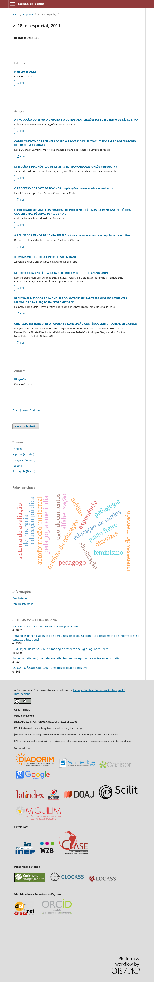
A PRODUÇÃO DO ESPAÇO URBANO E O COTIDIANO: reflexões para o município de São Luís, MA (76, 119)
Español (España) (23, 454)
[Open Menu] (12, 4)
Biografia (20, 379)
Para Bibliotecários (22, 604)
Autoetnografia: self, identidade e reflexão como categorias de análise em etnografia (65, 658)
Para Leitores (19, 598)
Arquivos (28, 14)
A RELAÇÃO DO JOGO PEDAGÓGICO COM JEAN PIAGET (46, 626)
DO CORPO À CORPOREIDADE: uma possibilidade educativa (49, 668)
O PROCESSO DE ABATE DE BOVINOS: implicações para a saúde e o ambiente (63, 188)
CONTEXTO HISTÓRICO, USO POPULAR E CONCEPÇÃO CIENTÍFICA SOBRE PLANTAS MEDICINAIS (75, 323)
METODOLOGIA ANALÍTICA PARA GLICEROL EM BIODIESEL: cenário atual (61, 273)
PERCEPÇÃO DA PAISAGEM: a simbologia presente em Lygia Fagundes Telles (60, 649)
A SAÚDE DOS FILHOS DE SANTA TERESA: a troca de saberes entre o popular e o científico (72, 235)
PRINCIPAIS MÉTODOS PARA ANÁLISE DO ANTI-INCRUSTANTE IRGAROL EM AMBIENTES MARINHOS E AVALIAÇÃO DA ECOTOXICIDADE (70, 300)
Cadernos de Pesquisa (31, 3)
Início (15, 14)
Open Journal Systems (26, 410)
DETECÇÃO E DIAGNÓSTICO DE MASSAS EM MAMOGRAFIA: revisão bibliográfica (65, 166)
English (17, 449)
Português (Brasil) (23, 471)
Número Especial (25, 71)
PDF (22, 83)
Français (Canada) (23, 460)
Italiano (17, 465)
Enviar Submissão (25, 426)
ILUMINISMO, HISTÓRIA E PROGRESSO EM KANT (45, 257)
